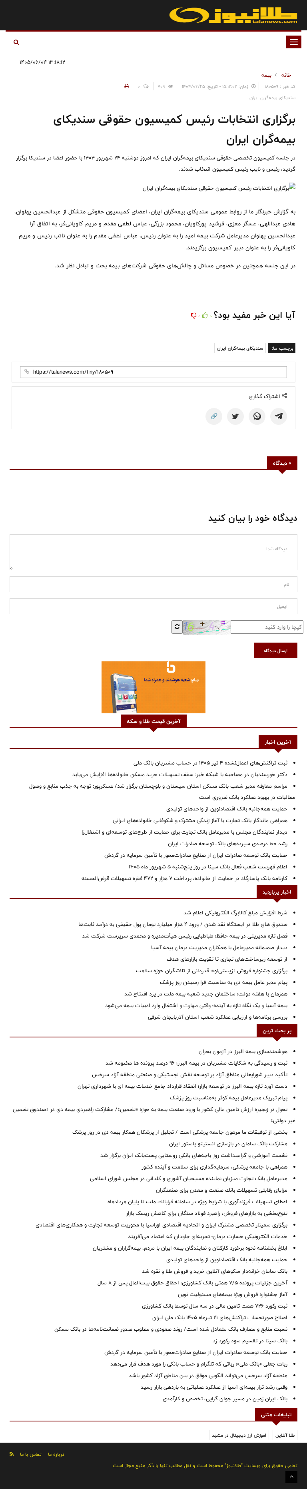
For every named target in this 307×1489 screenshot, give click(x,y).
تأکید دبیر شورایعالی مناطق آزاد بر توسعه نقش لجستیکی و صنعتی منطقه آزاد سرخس (189, 1074)
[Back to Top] (291, 1477)
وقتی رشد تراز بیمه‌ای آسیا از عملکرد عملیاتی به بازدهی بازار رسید (214, 1387)
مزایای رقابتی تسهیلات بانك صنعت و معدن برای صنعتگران (221, 1190)
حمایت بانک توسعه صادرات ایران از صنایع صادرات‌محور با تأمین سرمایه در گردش (195, 855)
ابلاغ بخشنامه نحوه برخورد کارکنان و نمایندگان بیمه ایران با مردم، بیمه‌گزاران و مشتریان (190, 1248)
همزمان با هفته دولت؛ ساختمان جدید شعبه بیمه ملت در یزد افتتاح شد (205, 994)
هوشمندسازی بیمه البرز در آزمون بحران (243, 1051)
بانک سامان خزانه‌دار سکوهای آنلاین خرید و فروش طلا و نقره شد (214, 1271)
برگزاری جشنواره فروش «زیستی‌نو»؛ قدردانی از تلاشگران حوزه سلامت (211, 970)
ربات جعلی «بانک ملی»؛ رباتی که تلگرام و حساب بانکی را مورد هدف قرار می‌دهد (198, 1364)
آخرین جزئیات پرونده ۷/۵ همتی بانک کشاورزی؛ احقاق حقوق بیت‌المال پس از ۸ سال (192, 1283)
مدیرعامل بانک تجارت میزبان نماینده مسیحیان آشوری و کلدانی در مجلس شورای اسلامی (188, 1178)
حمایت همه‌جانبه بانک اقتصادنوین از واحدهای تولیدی (226, 809)
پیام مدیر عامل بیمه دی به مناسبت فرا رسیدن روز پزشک (223, 982)
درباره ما (56, 1454)
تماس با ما (31, 1454)
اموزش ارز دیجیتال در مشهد (239, 1435)
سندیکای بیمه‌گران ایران (240, 348)
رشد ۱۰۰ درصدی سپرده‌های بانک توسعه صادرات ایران (227, 843)
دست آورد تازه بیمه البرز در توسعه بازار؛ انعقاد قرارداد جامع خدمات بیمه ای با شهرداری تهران (182, 1086)
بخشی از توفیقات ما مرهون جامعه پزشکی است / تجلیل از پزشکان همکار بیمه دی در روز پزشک (179, 1132)
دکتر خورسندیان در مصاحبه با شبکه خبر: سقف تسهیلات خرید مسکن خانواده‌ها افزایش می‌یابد (179, 774)
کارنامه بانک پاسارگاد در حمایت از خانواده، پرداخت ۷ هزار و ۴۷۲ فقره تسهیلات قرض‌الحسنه (184, 878)
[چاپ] (125, 86)
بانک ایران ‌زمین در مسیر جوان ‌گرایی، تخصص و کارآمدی (225, 1398)
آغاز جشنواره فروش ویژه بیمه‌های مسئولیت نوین (232, 1294)
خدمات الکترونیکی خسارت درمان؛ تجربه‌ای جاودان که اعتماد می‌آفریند (207, 1236)
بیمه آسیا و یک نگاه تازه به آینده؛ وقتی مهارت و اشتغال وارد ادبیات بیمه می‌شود (196, 1005)
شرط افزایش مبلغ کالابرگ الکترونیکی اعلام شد (235, 913)
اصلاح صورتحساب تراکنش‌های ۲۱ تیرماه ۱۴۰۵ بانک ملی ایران (219, 1317)
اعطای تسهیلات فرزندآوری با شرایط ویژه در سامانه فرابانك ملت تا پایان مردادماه (197, 1201)
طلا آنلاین (285, 1435)
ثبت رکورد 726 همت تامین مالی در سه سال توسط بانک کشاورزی (214, 1306)
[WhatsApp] (257, 416)
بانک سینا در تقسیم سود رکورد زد (250, 1341)
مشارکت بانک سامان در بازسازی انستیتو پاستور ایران (228, 1144)
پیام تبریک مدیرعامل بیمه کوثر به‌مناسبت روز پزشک (228, 1098)
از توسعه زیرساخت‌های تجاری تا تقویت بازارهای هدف (227, 959)
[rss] (12, 1454)
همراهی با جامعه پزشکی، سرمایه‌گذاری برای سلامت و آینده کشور (214, 1167)
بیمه (266, 75)
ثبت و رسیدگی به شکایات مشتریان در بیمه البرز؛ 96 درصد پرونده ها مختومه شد (196, 1063)
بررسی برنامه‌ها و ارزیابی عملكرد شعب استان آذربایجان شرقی (217, 1017)
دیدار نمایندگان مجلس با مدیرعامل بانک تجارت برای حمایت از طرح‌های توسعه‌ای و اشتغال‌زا (184, 832)
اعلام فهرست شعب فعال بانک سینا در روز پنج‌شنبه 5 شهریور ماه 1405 (208, 867)
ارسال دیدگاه (275, 651)
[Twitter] (235, 416)
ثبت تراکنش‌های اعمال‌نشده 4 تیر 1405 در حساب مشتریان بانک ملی (210, 763)
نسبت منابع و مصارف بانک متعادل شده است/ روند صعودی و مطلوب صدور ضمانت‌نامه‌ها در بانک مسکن (170, 1329)
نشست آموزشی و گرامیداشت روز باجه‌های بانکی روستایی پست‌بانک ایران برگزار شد (193, 1155)
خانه (286, 75)
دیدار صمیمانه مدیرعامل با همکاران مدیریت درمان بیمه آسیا (219, 947)
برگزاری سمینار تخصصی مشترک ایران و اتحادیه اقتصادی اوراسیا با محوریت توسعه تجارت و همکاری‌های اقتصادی (161, 1225)
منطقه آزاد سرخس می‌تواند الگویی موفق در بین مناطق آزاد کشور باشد (208, 1375)
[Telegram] (278, 416)
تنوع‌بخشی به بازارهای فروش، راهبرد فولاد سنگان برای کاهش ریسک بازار (206, 1213)
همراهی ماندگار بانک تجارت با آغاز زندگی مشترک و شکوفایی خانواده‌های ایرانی (200, 820)
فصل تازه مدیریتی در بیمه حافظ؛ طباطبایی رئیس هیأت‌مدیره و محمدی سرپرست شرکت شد (184, 936)
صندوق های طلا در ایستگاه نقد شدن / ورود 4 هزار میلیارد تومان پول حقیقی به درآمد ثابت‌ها (182, 924)
